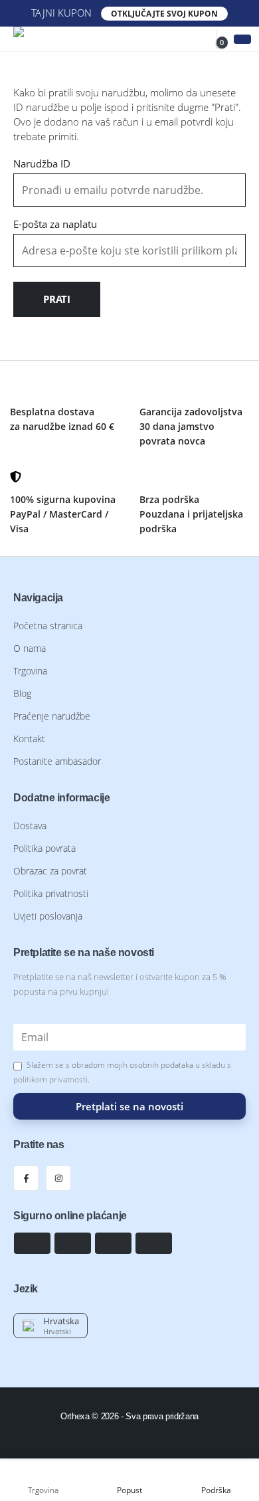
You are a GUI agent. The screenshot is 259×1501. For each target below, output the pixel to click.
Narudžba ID (41, 163)
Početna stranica (47, 626)
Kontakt (29, 739)
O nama (29, 648)
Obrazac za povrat (50, 871)
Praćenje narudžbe (51, 716)
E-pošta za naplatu (55, 224)
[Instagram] (58, 1178)
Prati (56, 299)
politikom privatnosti (50, 1079)
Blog (22, 694)
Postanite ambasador (57, 761)
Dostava (29, 826)
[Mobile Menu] (242, 39)
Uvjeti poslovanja (47, 916)
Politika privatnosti (50, 894)
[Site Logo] (63, 39)
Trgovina (30, 671)
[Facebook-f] (26, 1178)
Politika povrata (44, 848)
